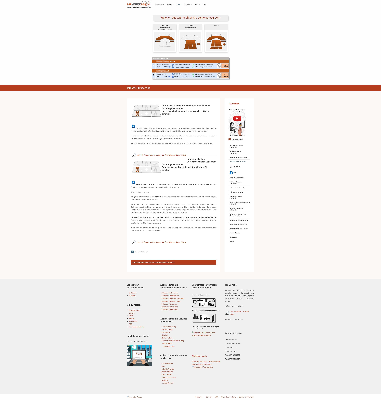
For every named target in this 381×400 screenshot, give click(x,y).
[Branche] (204, 303)
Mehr (196, 4)
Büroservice (166, 332)
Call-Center (133, 293)
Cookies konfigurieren (246, 397)
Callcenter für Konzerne (170, 293)
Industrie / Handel (168, 369)
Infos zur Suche (234, 233)
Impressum (133, 321)
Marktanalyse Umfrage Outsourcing (236, 209)
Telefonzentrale (167, 343)
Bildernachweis (199, 356)
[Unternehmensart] (204, 318)
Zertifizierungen (134, 310)
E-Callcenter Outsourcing (237, 188)
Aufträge (132, 296)
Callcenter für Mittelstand (170, 296)
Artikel (231, 241)
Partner (169, 4)
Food (163, 366)
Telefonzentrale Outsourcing (238, 220)
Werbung (165, 380)
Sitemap (209, 397)
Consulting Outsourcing (236, 177)
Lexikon (131, 313)
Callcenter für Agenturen (170, 304)
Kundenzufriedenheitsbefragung (173, 341)
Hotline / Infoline (167, 338)
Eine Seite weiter (143, 252)
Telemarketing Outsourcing (238, 224)
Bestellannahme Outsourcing (238, 157)
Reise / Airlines (167, 375)
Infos (178, 4)
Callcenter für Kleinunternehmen (173, 298)
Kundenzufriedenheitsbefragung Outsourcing (239, 203)
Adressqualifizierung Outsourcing (236, 146)
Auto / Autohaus (167, 363)
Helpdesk (165, 335)
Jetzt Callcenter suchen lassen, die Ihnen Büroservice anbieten (161, 155)
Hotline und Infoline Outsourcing (235, 197)
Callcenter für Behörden (170, 310)
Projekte (187, 4)
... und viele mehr (167, 383)
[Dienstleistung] (204, 336)
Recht (131, 316)
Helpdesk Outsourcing (236, 192)
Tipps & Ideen (236, 166)
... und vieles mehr (168, 346)
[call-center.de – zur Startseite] (139, 3)
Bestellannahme (167, 330)
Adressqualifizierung (169, 327)
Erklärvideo (234, 103)
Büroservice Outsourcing (237, 161)
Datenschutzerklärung (136, 327)
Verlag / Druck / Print (169, 377)
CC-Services (158, 4)
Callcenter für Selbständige (171, 301)
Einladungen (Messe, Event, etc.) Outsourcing (238, 215)
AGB (130, 324)
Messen (131, 319)
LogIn (204, 4)
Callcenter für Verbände (170, 307)
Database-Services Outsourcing (235, 183)
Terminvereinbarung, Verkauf (238, 228)
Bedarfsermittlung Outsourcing (235, 152)
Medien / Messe (167, 372)
